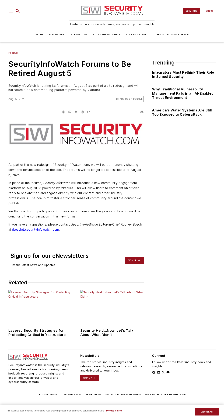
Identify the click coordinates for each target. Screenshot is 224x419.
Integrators (79, 34)
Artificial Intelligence (172, 34)
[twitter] (76, 112)
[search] (17, 11)
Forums (13, 53)
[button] (11, 11)
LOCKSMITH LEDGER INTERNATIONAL (166, 394)
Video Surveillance (106, 34)
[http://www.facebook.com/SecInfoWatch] (154, 372)
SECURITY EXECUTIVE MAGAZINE (82, 394)
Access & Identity (138, 34)
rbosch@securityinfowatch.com (35, 229)
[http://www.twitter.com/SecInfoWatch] (163, 372)
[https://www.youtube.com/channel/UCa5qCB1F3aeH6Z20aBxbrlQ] (168, 372)
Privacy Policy (114, 410)
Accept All (206, 411)
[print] (142, 112)
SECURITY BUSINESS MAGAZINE (123, 394)
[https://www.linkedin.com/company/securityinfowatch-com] (158, 372)
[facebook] (63, 112)
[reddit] (82, 112)
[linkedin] (70, 112)
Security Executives (49, 34)
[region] (112, 412)
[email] (88, 112)
